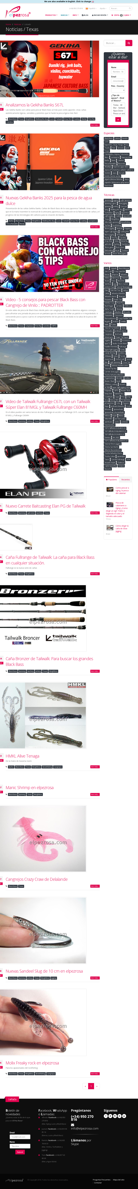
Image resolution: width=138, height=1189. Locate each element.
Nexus (121, 415)
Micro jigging (109, 235)
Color (118, 403)
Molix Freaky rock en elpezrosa (32, 1063)
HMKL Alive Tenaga (22, 756)
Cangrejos (29, 326)
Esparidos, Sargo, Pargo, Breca (116, 145)
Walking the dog (42, 119)
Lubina (117, 138)
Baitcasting (109, 250)
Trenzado (116, 340)
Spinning (22, 421)
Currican (123, 206)
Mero (107, 157)
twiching (39, 513)
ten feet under (120, 419)
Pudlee (113, 324)
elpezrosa (116, 278)
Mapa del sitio (118, 1180)
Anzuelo (122, 384)
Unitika (123, 321)
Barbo (11, 221)
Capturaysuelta (110, 466)
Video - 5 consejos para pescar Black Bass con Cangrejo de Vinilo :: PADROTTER (45, 302)
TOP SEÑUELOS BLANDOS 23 (115, 431)
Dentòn (125, 138)
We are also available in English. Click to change (68, 1)
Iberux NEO (114, 400)
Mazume (108, 469)
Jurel (127, 148)
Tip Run (107, 225)
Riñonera (108, 409)
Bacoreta (121, 163)
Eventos (108, 437)
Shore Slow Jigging (120, 253)
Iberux (107, 274)
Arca (106, 400)
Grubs (128, 406)
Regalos (108, 321)
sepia (114, 173)
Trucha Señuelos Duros (113, 453)
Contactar (98, 1183)
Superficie (125, 213)
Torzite (122, 356)
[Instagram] (115, 1116)
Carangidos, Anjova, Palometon (117, 154)
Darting (116, 244)
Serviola (121, 148)
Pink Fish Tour (115, 290)
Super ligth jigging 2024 (121, 387)
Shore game (109, 247)
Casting (77, 119)
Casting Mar (124, 231)
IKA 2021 (119, 378)
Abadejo (108, 167)
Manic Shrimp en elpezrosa (30, 787)
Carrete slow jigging (112, 372)
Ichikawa (108, 356)
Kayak (114, 415)
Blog (85, 15)
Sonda (128, 359)
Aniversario (109, 337)
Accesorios (126, 340)
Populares (112, 479)
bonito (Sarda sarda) (112, 176)
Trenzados (109, 331)
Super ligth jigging (111, 350)
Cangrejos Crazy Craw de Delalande (37, 879)
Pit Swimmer (125, 400)
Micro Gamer (123, 284)
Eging (117, 213)
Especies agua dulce (121, 167)
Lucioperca (92, 221)
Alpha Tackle (109, 309)
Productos (50, 15)
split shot (30, 513)
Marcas (64, 15)
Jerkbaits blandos (117, 406)
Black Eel (121, 281)
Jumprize (115, 274)
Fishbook (127, 306)
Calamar (121, 160)
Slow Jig (119, 309)
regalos (107, 340)
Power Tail (118, 299)
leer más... (95, 125)
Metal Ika (124, 241)
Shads (107, 281)
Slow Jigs (122, 296)
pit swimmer (109, 403)
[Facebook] (106, 1116)
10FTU (54, 326)
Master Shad (125, 390)
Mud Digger (109, 306)
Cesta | (121, 15)
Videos (107, 278)
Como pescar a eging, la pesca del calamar (122, 490)
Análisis (116, 321)
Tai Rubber (109, 213)
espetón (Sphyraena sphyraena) (117, 182)
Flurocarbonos (110, 318)
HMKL (107, 324)
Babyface (118, 312)
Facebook (52, 1117)
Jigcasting (127, 216)
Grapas (121, 466)
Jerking (29, 421)
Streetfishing (47, 767)
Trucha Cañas (110, 456)
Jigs (115, 284)
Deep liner (109, 394)
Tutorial (125, 278)
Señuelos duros (110, 296)
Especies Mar (126, 157)
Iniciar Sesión (99, 15)
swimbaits (108, 422)
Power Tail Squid (121, 337)
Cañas (107, 293)
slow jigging (120, 235)
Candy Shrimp (110, 353)
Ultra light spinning (112, 222)
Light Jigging (109, 216)
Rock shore (120, 247)
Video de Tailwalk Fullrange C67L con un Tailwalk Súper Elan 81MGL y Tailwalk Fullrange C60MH (48, 404)
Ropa (107, 406)
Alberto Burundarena (113, 450)
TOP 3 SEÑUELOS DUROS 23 (115, 428)
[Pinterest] (120, 1116)
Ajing (106, 209)
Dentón (107, 173)
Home (8, 24)
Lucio (52, 119)
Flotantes (108, 299)
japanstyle (121, 456)
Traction (125, 250)
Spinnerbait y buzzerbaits (114, 412)
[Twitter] (110, 1116)
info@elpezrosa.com (85, 1128)
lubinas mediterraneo (120, 365)
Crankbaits (109, 397)
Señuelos (123, 274)
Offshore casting (111, 384)
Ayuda (102, 8)
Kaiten (115, 356)
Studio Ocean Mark (119, 343)
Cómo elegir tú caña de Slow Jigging (122, 528)
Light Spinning (125, 200)
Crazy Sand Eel (119, 271)
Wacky (84, 119)
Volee (117, 241)
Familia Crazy (110, 303)
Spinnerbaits (118, 409)
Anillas (127, 378)
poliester (124, 422)
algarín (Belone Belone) (113, 179)
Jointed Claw (109, 287)
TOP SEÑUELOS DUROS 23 (114, 434)
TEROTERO (109, 419)
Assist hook (109, 359)
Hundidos (121, 353)
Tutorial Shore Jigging (113, 444)
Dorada (122, 173)
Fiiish (106, 268)
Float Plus (120, 303)
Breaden (127, 312)
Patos (113, 281)
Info (75, 15)
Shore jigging (109, 228)
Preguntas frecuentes (102, 1180)
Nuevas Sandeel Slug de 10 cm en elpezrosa (44, 971)
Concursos (119, 315)
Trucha (107, 148)
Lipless (125, 290)
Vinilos (107, 365)
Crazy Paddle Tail (124, 318)
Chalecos (120, 462)
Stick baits (118, 334)
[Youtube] (124, 1116)
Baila (113, 160)
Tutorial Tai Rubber (112, 328)
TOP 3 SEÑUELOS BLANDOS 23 (116, 441)
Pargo (107, 151)
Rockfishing (116, 225)
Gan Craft (108, 271)
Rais (106, 362)
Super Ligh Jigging (111, 231)
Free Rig (91, 119)
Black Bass (13, 119)
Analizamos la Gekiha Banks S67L (35, 105)
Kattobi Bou (119, 394)
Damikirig (125, 244)
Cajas (117, 397)
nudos (116, 422)
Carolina (9, 122)
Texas (21, 119)
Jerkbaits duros (121, 331)
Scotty (122, 350)
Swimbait (108, 284)
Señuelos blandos (118, 293)
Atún (113, 148)
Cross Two (127, 362)
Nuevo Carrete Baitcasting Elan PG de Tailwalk (45, 506)
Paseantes (108, 315)
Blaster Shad (109, 381)
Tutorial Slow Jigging (123, 287)
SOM (128, 459)
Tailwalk (59, 119)
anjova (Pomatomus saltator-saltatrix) (119, 170)
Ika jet (117, 250)
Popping (127, 228)
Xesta (123, 328)
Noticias (17, 24)
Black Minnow (124, 268)
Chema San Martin (111, 447)
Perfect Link (119, 359)
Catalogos (108, 312)
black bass (109, 185)
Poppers (126, 403)
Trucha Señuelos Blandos (114, 375)
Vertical (119, 228)
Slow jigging (122, 203)
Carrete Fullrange (118, 459)
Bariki (118, 381)
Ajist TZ (107, 343)
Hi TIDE (107, 387)
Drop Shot (68, 119)
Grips (129, 397)
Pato (106, 290)
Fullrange (122, 346)
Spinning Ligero (110, 203)
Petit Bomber (110, 425)
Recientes (125, 479)
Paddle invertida (111, 346)
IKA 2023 (116, 437)
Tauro (107, 459)
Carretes (119, 306)
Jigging (53, 978)
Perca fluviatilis (12, 224)
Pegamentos (109, 378)
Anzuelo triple (110, 462)
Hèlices (107, 415)
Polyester (108, 390)
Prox (123, 397)
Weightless (29, 119)
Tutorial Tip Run (111, 368)
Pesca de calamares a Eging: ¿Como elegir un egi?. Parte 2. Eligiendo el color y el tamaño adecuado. (117, 509)
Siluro (127, 179)
